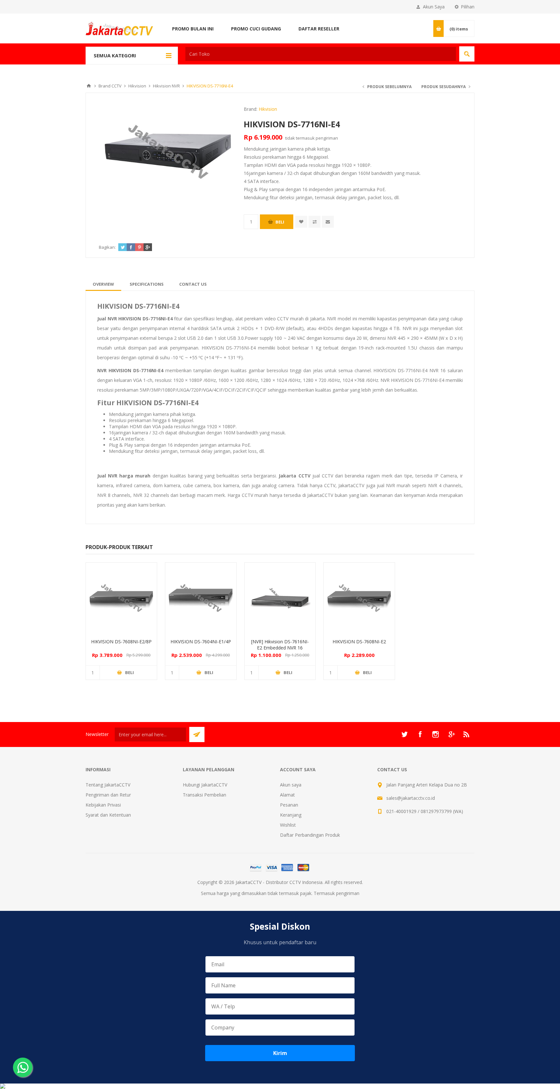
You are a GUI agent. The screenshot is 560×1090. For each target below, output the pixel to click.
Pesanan (289, 805)
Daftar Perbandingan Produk (310, 835)
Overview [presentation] (103, 284)
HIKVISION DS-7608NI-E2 (359, 641)
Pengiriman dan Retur (108, 795)
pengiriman (327, 138)
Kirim (280, 1053)
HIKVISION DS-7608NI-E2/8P (121, 641)
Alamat (287, 795)
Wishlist (288, 825)
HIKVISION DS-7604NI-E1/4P (200, 641)
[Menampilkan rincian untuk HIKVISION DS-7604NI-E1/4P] (200, 598)
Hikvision (268, 109)
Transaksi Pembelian (204, 795)
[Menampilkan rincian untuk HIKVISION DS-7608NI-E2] (359, 598)
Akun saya (290, 785)
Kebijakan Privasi (103, 805)
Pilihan (467, 7)
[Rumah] (89, 86)
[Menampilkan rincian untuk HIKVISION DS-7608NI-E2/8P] (121, 598)
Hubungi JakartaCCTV (205, 785)
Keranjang (290, 815)
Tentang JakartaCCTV (108, 785)
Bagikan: (107, 247)
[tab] (103, 284)
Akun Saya (434, 7)
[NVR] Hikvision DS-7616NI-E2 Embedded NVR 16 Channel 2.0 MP (280, 647)
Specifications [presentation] (147, 284)
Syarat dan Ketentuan (108, 815)
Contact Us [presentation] (193, 284)
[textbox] (320, 54)
